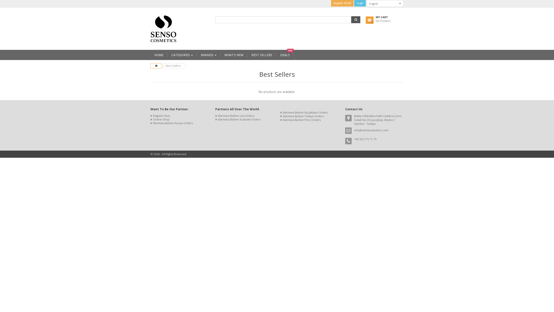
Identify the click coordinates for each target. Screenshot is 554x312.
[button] (355, 19)
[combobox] (381, 3)
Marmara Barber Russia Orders (173, 123)
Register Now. (161, 116)
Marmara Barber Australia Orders (239, 119)
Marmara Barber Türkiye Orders (303, 116)
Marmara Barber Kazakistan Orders (305, 112)
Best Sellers (173, 66)
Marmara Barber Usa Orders (236, 116)
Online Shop (161, 119)
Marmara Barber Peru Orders (302, 120)
